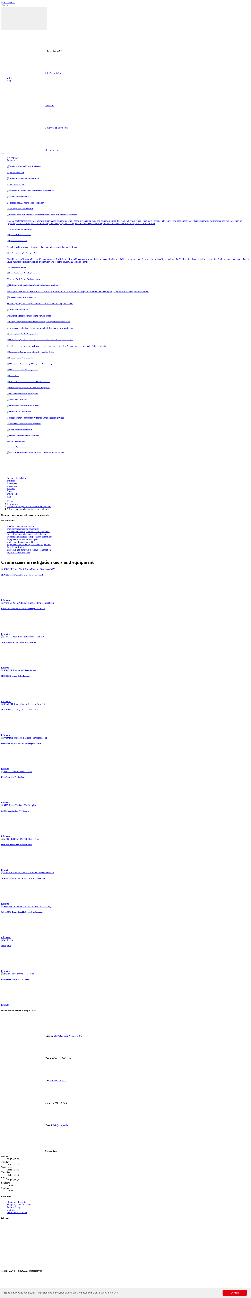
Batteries (62, 346)
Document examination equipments (51, 221)
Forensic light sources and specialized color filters (175, 221)
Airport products (27, 208)
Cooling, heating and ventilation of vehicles (55, 322)
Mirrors (71, 259)
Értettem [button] (235, 1293)
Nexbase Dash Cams (17, 279)
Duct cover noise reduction (16, 267)
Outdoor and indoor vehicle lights (22, 316)
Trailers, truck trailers (41, 262)
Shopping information (17, 1202)
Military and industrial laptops (42, 364)
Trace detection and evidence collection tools (132, 221)
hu (10, 78)
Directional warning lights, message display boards (98, 259)
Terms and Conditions (17, 1212)
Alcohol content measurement (21, 221)
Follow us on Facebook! (56, 128)
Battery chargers (74, 346)
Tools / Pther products (33, 423)
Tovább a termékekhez (17, 478)
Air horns (24, 203)
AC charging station (31, 334)
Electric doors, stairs (31, 405)
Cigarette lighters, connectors (20, 418)
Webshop (49, 105)
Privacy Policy (13, 1207)
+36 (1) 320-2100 (58, 1080)
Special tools (22, 241)
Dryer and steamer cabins (143, 223)
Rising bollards (81, 262)
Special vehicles (25, 235)
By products (12, 504)
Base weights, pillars (151, 259)
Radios (16, 376)
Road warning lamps (132, 259)
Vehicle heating (49, 328)
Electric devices (25, 411)
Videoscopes (56, 247)
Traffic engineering (29, 253)
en (10, 81)
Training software (70, 247)
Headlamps (33, 291)
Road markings (168, 259)
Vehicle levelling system (18, 247)
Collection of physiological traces (22, 542)
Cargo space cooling (16, 328)
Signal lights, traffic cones (19, 259)
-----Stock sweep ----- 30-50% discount (50, 452)
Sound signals (24, 196)
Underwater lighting (104, 291)
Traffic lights (62, 259)
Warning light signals (31, 178)
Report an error (52, 150)
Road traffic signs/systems (43, 259)
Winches (38, 418)
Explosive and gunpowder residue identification (110, 223)
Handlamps (22, 291)
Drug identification (79, 223)
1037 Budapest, (68, 1036)
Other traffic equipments (62, 262)
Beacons (20, 172)
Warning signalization (33, 166)
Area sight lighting (29, 297)
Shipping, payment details (19, 1204)
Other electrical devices (53, 418)
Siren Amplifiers (36, 203)
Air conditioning (34, 328)
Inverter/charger (50, 346)
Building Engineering (31, 435)
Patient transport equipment (39, 388)
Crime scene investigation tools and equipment (89, 221)
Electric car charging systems (20, 346)
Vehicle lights (23, 309)
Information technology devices (42, 352)
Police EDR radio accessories (39, 382)
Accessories (143, 291)
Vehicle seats (22, 399)
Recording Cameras (30, 273)
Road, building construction (205, 259)
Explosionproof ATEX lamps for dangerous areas (72, 291)
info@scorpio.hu (53, 73)
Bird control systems (31, 393)
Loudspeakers (13, 203)
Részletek (6, 600)
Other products (99, 346)
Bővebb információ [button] (108, 1292)
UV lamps (44, 291)
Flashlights (12, 291)
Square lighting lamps (17, 303)
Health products (26, 429)
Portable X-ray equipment (16, 441)
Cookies (11, 1210)
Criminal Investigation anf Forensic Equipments (60, 214)
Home (10, 501)
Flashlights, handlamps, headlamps (46, 285)
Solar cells (87, 346)
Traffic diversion (184, 259)
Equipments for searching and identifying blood (48, 223)
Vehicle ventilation (65, 328)
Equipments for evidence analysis (214, 221)
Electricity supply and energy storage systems (57, 340)
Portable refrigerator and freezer (19, 447)
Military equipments (30, 370)
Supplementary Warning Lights (42, 190)
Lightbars (11, 172)
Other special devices (40, 247)
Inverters (38, 346)
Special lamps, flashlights (126, 291)
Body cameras (33, 279)
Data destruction (27, 358)
